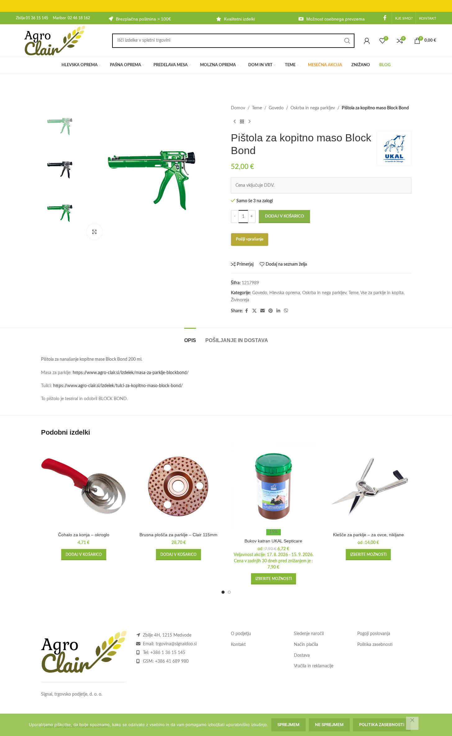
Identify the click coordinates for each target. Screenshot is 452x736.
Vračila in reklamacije (313, 666)
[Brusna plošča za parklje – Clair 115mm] (178, 486)
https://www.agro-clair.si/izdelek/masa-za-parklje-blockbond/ (131, 373)
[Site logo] (55, 40)
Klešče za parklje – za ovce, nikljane (368, 534)
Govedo (276, 108)
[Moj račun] (367, 40)
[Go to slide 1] (223, 592)
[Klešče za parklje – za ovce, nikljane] (368, 486)
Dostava (302, 655)
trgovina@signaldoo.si (176, 644)
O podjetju (241, 634)
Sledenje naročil (309, 634)
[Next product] (249, 121)
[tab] (190, 337)
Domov (238, 108)
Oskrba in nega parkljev (312, 108)
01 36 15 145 (37, 18)
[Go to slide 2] (229, 592)
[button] (83, 554)
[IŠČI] (347, 41)
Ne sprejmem (329, 724)
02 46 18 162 (79, 18)
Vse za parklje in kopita (382, 293)
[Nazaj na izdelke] (242, 121)
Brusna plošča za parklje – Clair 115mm (178, 534)
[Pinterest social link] (271, 311)
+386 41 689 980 (172, 661)
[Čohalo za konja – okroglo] (84, 486)
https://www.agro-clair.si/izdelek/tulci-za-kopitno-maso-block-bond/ (118, 386)
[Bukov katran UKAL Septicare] (274, 486)
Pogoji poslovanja (373, 634)
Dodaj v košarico (284, 216)
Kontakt (238, 644)
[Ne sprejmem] (412, 723)
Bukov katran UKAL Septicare (273, 540)
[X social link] (254, 311)
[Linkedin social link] (278, 311)
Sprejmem (288, 724)
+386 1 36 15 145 (167, 653)
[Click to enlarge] (94, 232)
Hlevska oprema (284, 293)
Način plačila (306, 644)
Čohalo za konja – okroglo (83, 534)
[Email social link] (262, 311)
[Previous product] (234, 121)
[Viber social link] (286, 311)
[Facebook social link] (385, 18)
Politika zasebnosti (375, 644)
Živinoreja (240, 300)
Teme (257, 108)
